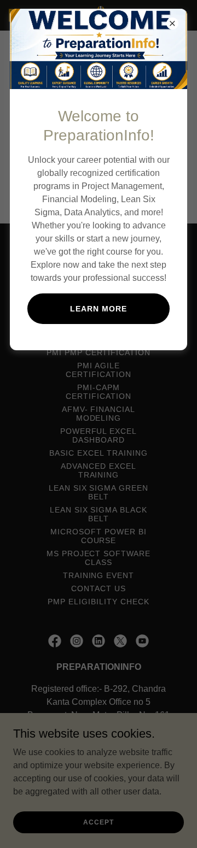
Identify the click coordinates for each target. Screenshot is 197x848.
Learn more (98, 308)
